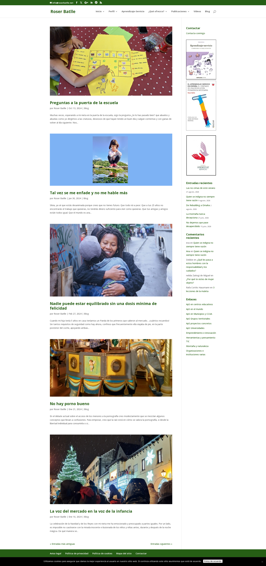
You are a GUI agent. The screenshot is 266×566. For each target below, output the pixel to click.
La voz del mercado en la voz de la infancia (91, 511)
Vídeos (197, 11)
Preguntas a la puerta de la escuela (84, 102)
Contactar (141, 553)
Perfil (112, 11)
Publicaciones (179, 11)
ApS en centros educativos (199, 304)
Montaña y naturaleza (197, 346)
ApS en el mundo (194, 309)
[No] (262, 561)
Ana (188, 251)
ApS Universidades (195, 328)
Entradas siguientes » (161, 543)
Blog (207, 11)
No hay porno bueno (69, 403)
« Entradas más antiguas (62, 543)
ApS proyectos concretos (199, 323)
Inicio (99, 11)
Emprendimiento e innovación (201, 332)
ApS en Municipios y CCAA (199, 313)
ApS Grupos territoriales (198, 318)
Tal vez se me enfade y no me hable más (88, 192)
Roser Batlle (60, 108)
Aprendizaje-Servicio (133, 11)
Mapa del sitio (124, 553)
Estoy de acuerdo (212, 561)
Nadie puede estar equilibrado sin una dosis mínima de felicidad (103, 306)
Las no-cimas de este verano (200, 188)
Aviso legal (55, 553)
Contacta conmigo (195, 33)
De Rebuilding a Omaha (198, 205)
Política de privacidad (76, 553)
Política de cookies (102, 553)
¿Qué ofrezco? (156, 11)
